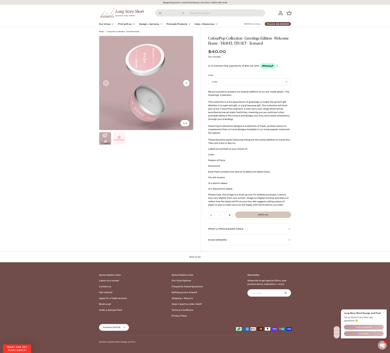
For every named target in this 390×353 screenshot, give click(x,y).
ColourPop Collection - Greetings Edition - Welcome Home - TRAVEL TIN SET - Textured (124, 31)
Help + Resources (204, 24)
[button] (17, 348)
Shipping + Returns (182, 298)
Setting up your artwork (184, 292)
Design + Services (149, 24)
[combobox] (210, 12)
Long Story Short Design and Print (120, 342)
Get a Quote (105, 292)
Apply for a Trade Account (113, 298)
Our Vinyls (104, 24)
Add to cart (263, 214)
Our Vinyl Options (181, 280)
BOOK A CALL (252, 23)
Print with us (125, 24)
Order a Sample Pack (110, 310)
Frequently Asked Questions (187, 286)
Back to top (195, 256)
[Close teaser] (32, 343)
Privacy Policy (179, 315)
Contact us (105, 286)
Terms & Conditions (182, 310)
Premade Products (177, 24)
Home (101, 31)
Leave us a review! (109, 280)
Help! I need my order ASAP (187, 304)
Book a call (105, 304)
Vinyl (210, 75)
